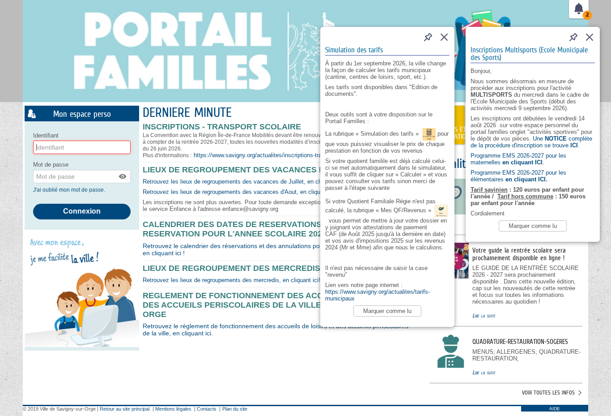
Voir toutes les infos (548, 392)
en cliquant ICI (525, 179)
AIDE (554, 408)
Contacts (206, 409)
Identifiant (46, 135)
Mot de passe (50, 164)
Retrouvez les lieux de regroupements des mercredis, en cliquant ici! (231, 280)
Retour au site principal (124, 409)
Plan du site (234, 409)
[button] (123, 176)
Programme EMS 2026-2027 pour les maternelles (518, 159)
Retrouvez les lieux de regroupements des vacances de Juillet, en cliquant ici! (244, 181)
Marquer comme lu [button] (533, 226)
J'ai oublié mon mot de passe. (69, 190)
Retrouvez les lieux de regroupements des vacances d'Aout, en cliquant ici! (240, 192)
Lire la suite (483, 315)
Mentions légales (173, 409)
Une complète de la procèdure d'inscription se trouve (531, 142)
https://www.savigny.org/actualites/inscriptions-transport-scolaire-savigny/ (288, 155)
